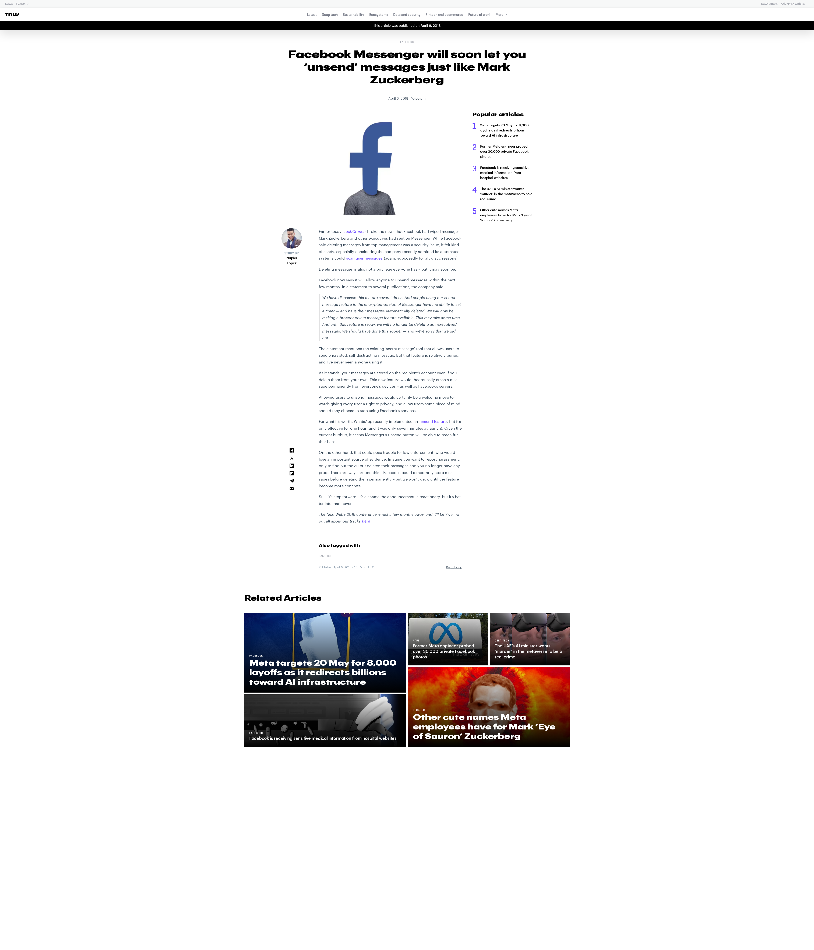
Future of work (479, 14)
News (9, 4)
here (366, 521)
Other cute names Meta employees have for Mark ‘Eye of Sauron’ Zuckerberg (506, 215)
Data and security (407, 14)
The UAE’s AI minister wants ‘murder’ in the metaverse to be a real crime (506, 194)
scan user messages (364, 258)
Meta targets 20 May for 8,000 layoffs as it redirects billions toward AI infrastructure (503, 130)
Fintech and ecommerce (444, 14)
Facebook (407, 42)
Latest (312, 14)
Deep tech (330, 14)
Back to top (454, 567)
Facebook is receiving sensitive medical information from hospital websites (504, 172)
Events (20, 4)
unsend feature (433, 421)
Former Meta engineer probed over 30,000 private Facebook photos (504, 151)
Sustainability (353, 14)
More (499, 14)
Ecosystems (378, 14)
